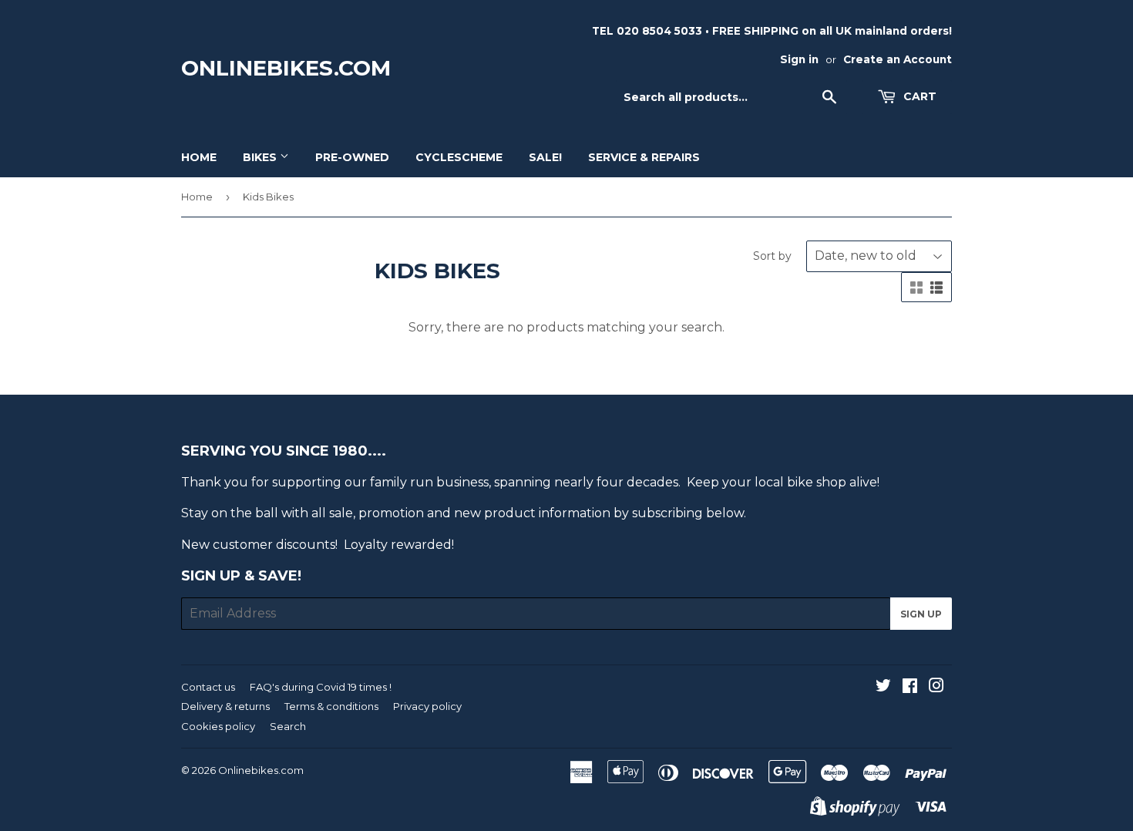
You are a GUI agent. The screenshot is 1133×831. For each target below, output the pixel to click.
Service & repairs (644, 157)
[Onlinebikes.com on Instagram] (936, 687)
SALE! (545, 157)
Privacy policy (427, 706)
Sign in (799, 59)
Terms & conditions (331, 706)
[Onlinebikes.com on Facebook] (910, 687)
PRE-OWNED (352, 157)
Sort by (772, 256)
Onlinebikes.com (286, 68)
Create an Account (897, 59)
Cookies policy (218, 726)
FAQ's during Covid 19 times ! (321, 687)
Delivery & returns (225, 706)
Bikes (261, 157)
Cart (918, 96)
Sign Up (921, 614)
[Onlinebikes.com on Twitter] (883, 687)
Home (199, 157)
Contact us (208, 687)
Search (288, 726)
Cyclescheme (459, 157)
